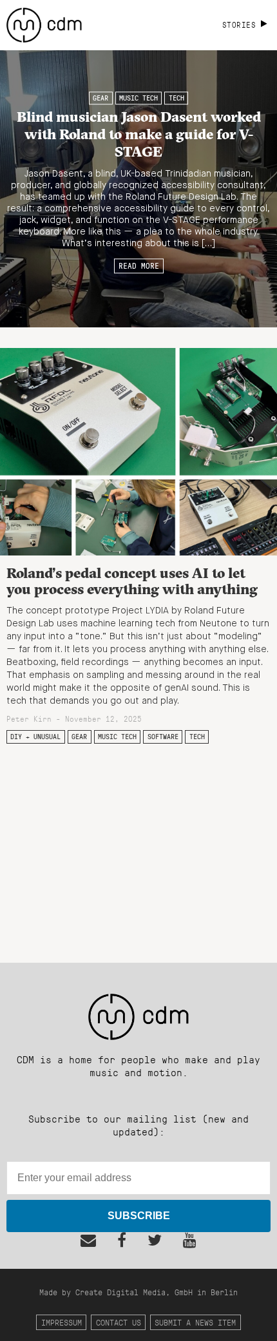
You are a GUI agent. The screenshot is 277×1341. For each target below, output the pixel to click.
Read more (139, 266)
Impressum (61, 1322)
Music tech (138, 97)
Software (163, 736)
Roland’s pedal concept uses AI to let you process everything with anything (132, 581)
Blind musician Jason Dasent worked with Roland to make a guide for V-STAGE (139, 134)
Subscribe (139, 1215)
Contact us (118, 1322)
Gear (100, 97)
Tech (176, 97)
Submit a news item (195, 1322)
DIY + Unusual (35, 736)
